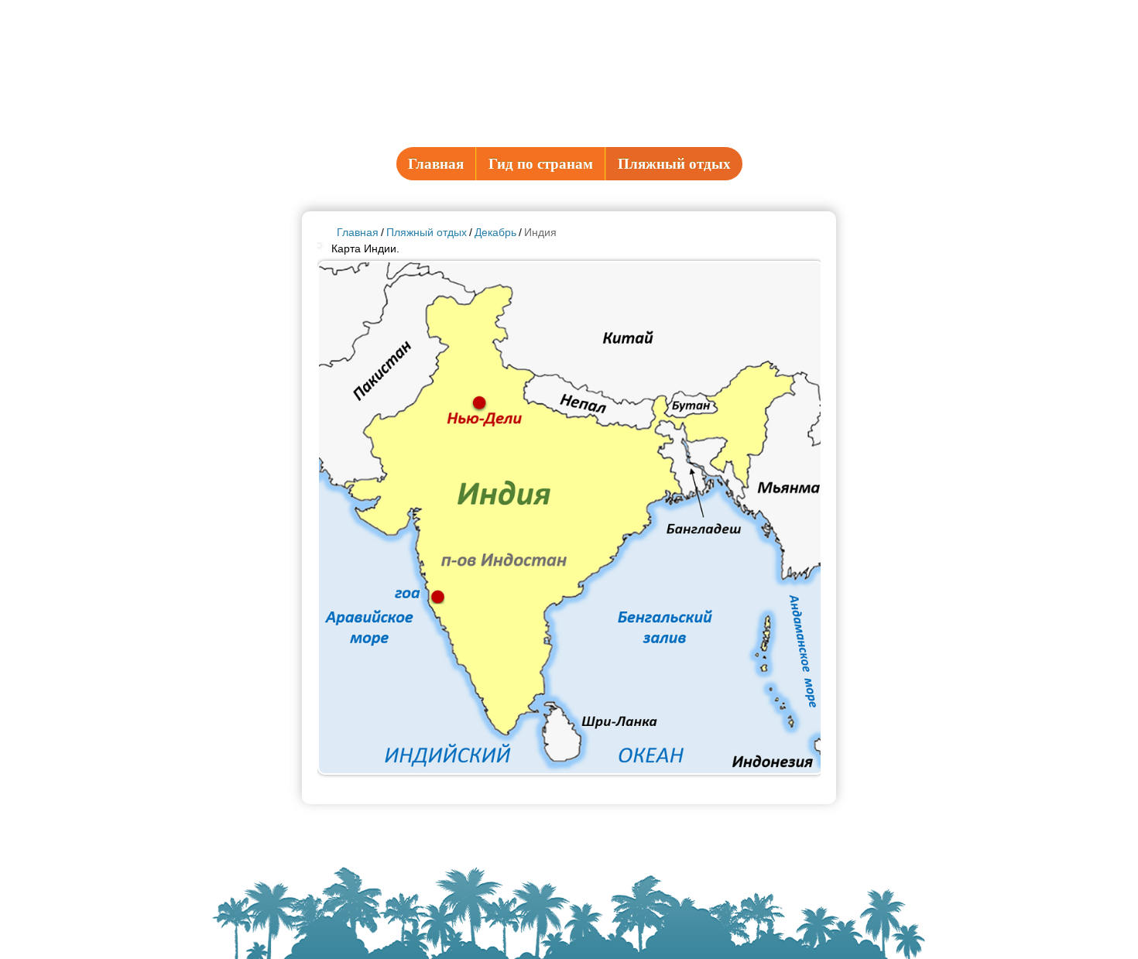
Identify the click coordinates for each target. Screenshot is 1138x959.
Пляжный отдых (674, 164)
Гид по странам (540, 164)
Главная (436, 164)
